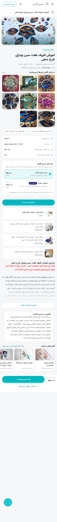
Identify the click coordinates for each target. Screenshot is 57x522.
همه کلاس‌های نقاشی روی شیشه (13, 346)
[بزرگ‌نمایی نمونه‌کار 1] (46, 83)
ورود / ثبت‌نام (9, 4)
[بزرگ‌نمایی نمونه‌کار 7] (46, 118)
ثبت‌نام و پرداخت (23, 379)
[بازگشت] (52, 12)
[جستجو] (20, 4)
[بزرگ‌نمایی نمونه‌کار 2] (28, 83)
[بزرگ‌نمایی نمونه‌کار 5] (28, 101)
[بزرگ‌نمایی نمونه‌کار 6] (10, 101)
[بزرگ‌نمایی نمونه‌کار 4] (46, 101)
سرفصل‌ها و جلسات (28, 202)
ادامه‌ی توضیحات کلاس (29, 305)
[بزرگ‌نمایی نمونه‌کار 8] (28, 118)
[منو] (52, 4)
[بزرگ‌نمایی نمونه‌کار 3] (10, 83)
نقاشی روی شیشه (48, 50)
